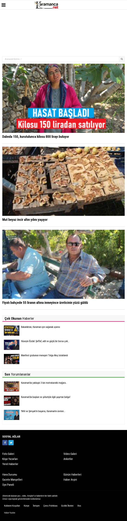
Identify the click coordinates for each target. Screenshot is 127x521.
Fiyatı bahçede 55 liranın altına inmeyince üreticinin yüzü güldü (45, 303)
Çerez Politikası (50, 505)
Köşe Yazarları (10, 459)
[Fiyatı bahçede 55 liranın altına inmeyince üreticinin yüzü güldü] (63, 264)
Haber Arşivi (70, 479)
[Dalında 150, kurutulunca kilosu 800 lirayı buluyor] (63, 98)
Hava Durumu (9, 474)
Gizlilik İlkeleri (67, 505)
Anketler (68, 459)
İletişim (36, 505)
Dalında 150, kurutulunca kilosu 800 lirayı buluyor (35, 137)
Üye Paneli (8, 484)
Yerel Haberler (10, 464)
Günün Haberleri (72, 474)
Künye (26, 505)
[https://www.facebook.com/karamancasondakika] (5, 442)
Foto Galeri (8, 453)
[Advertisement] (63, 32)
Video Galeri (70, 453)
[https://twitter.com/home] (11, 442)
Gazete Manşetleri (12, 479)
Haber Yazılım (9, 513)
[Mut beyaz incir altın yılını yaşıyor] (63, 181)
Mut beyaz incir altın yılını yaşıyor (25, 220)
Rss (79, 505)
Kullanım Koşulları (12, 505)
